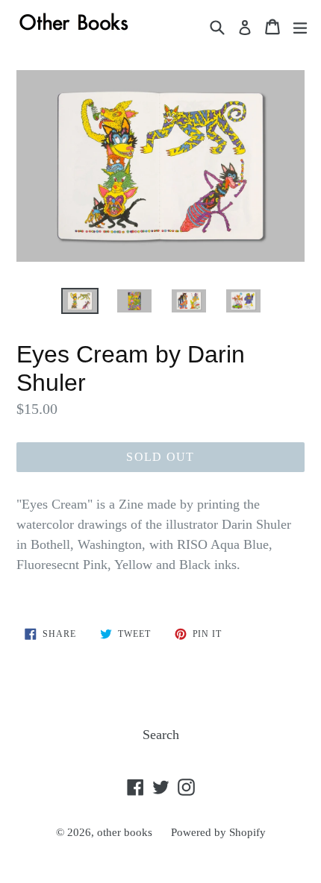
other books (124, 832)
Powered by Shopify (218, 832)
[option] (79, 301)
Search (161, 734)
